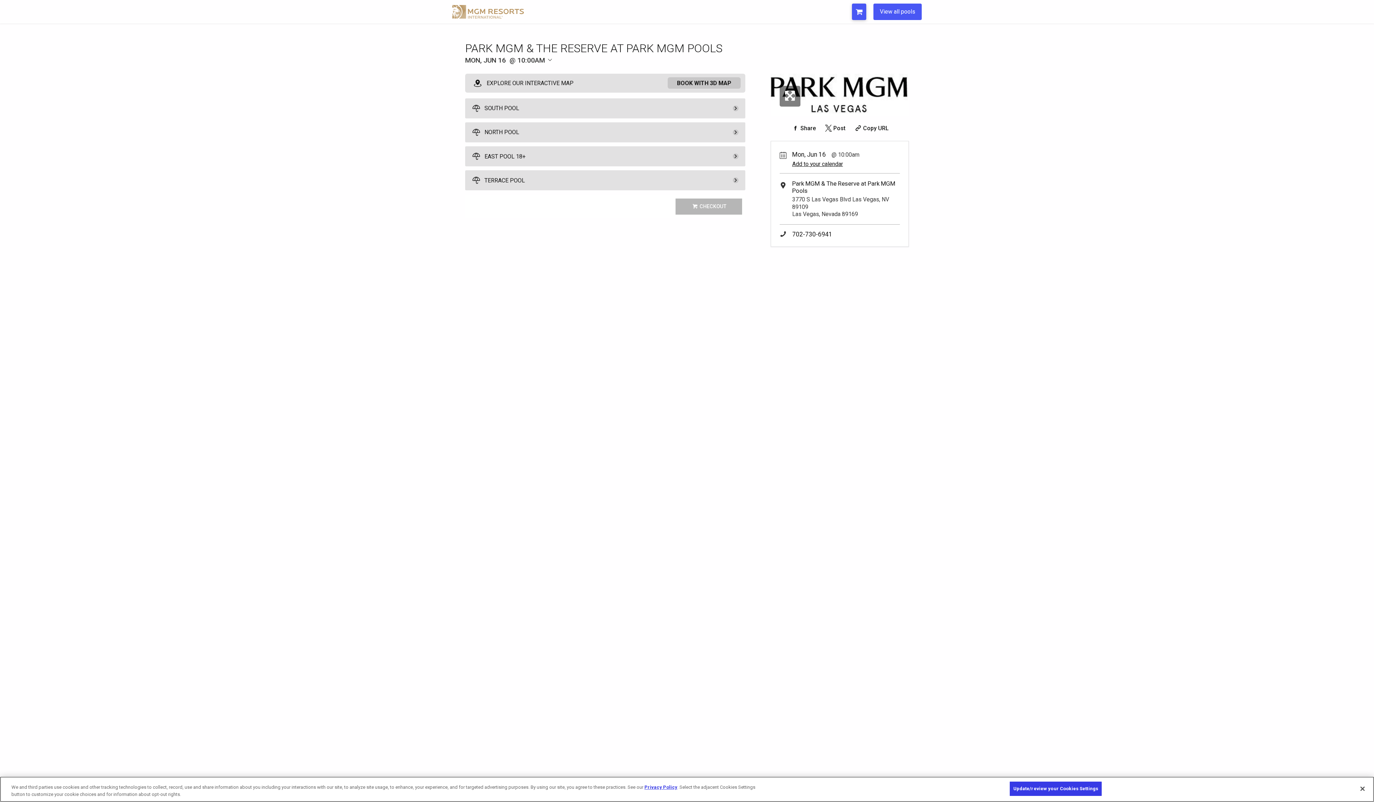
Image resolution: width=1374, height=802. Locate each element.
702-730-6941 (812, 234)
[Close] (1362, 789)
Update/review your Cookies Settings (1055, 788)
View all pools (897, 11)
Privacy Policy (660, 787)
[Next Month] (581, 72)
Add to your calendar (817, 164)
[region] (687, 789)
